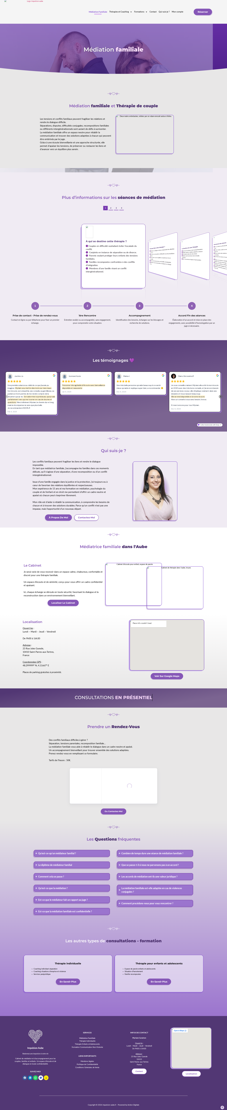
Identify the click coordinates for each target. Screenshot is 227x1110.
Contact (153, 12)
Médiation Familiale (98, 12)
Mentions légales (87, 1061)
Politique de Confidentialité (87, 1064)
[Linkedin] (30, 1077)
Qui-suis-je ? (164, 12)
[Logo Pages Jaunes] (46, 1077)
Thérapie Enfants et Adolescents (87, 1044)
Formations (139, 12)
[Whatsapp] (35, 1077)
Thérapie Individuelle (87, 1041)
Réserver (203, 12)
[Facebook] (24, 1077)
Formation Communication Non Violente (87, 1047)
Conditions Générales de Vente (87, 1067)
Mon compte (177, 12)
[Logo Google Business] (40, 1077)
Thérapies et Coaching (119, 12)
